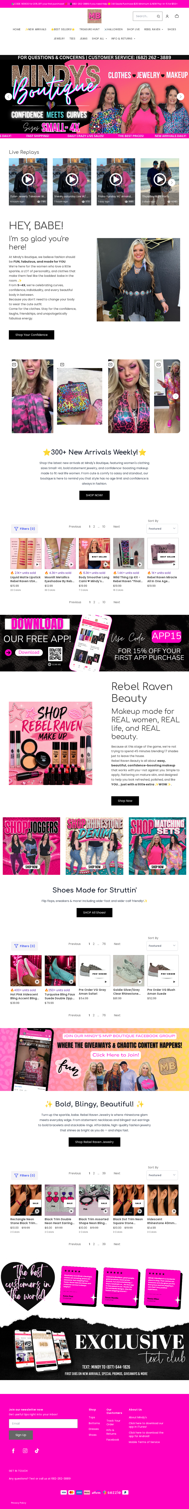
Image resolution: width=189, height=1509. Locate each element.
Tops (92, 1417)
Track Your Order (113, 1422)
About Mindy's (138, 1417)
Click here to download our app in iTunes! (146, 1425)
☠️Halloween (113, 29)
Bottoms (94, 1423)
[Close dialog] (174, 718)
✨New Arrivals (36, 29)
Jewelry (59, 38)
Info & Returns (122, 38)
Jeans (83, 38)
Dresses (94, 1429)
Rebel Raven (152, 29)
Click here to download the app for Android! (146, 1434)
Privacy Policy (18, 1502)
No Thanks (52, 786)
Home (17, 29)
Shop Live (133, 29)
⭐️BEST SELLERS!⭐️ (63, 29)
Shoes (172, 29)
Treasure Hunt (89, 29)
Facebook (112, 1440)
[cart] (176, 16)
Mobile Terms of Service (144, 1442)
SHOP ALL (98, 38)
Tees (72, 38)
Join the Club (52, 774)
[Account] (167, 16)
